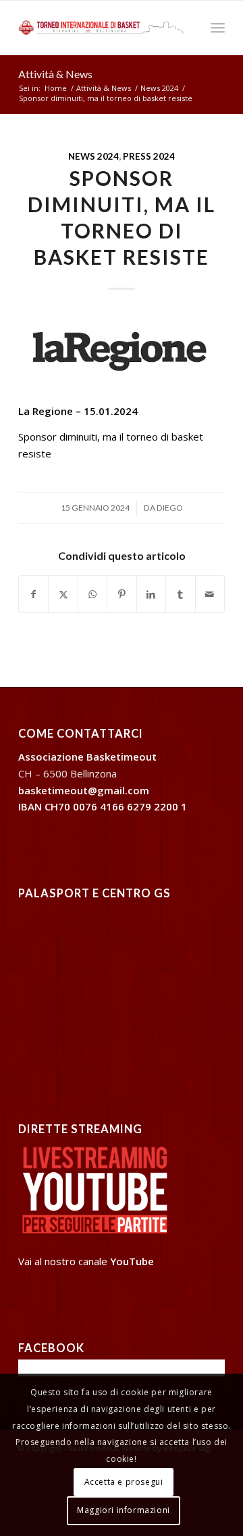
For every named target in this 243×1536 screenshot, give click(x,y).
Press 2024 (149, 156)
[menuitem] (218, 27)
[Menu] (218, 27)
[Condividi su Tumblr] (180, 594)
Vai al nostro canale (86, 1261)
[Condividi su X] (63, 594)
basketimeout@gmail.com (83, 790)
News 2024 (93, 156)
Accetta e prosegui (123, 1481)
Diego (170, 508)
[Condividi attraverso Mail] (210, 594)
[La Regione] (121, 351)
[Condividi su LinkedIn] (151, 594)
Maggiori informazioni (123, 1510)
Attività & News (55, 73)
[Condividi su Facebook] (33, 594)
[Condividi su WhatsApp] (92, 594)
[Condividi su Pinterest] (121, 594)
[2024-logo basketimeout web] (101, 28)
